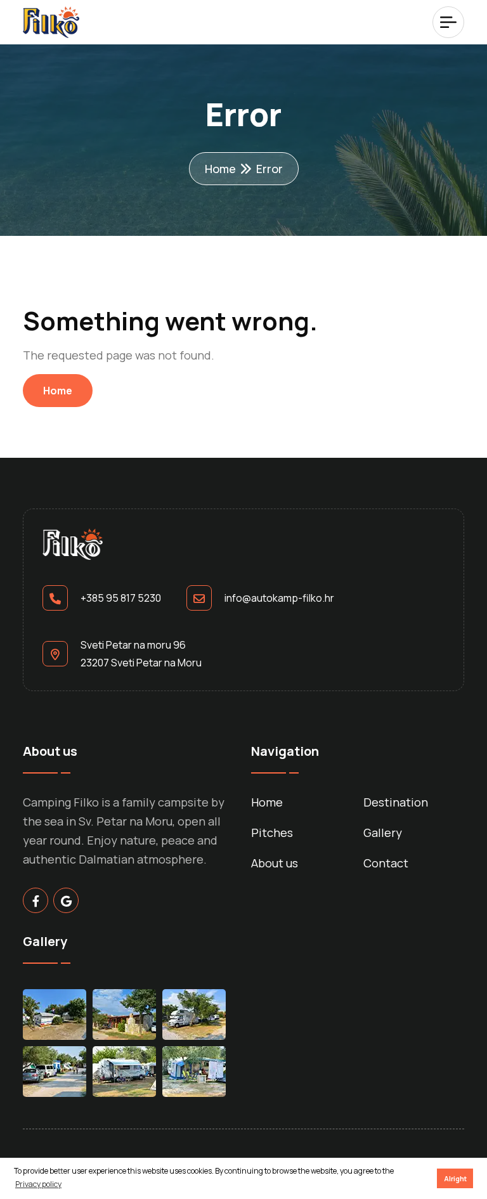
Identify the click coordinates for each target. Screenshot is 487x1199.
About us (274, 863)
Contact (385, 863)
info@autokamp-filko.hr (279, 598)
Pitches (272, 832)
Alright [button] (455, 1178)
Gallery (382, 832)
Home (220, 168)
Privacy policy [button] (38, 1184)
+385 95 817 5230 (121, 598)
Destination (395, 802)
